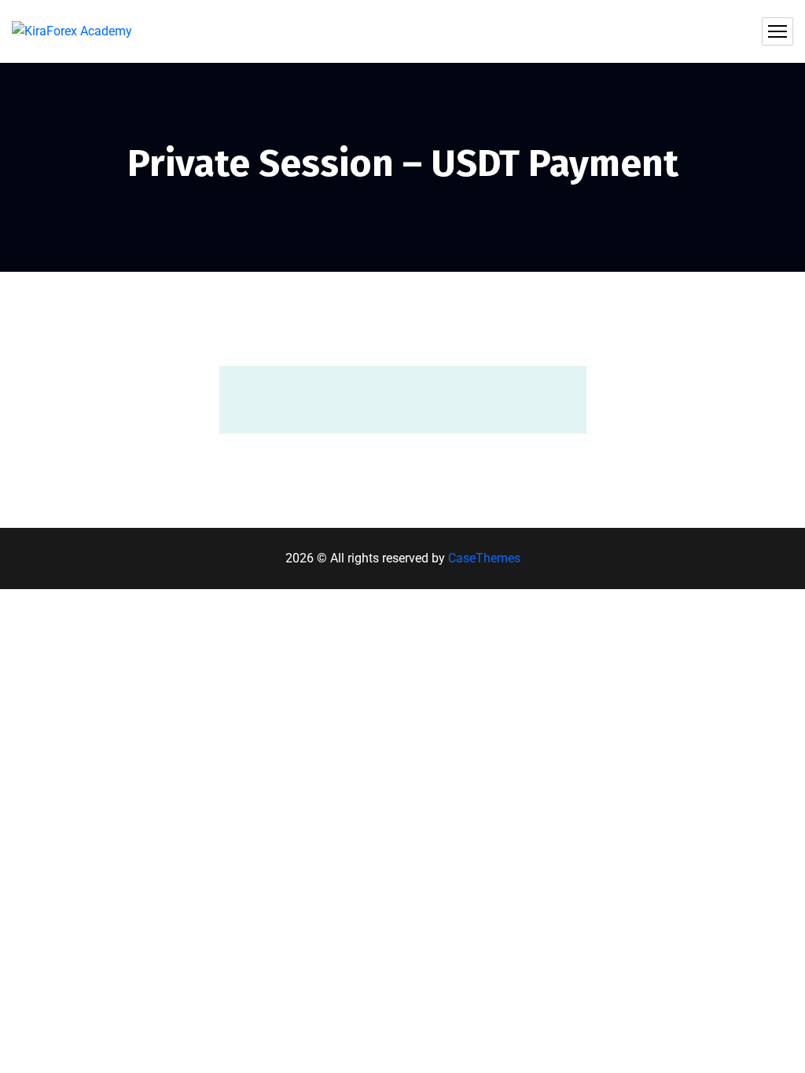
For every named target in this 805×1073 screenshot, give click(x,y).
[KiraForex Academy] (72, 31)
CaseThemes (484, 558)
